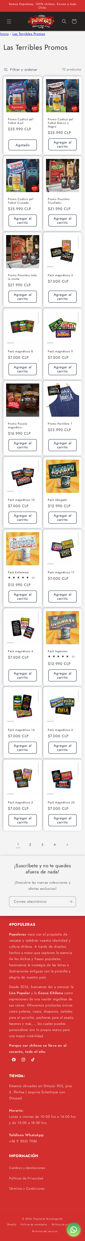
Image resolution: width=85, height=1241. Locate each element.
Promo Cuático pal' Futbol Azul (21, 121)
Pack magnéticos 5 (60, 730)
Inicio (4, 33)
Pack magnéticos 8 (20, 351)
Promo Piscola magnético (17, 425)
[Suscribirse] (71, 901)
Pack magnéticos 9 (60, 351)
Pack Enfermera (18, 572)
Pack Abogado (57, 500)
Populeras (39, 1219)
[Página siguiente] (67, 845)
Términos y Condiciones (27, 1188)
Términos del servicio (45, 1231)
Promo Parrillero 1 (60, 424)
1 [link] (18, 844)
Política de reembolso (34, 1224)
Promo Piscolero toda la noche (22, 277)
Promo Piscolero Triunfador (59, 200)
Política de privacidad (65, 1224)
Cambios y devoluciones (27, 1168)
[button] (9, 21)
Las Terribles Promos (28, 33)
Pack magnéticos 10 (21, 500)
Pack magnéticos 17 (61, 572)
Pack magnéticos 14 (21, 730)
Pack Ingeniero (58, 651)
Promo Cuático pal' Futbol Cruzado (21, 200)
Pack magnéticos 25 (61, 802)
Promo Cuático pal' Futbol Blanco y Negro (61, 122)
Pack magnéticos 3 (60, 275)
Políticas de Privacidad (26, 1178)
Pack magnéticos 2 (20, 802)
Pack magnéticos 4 (20, 651)
